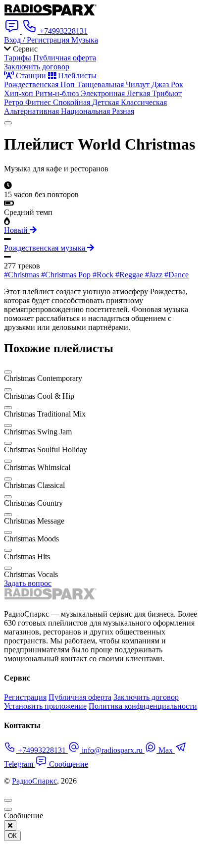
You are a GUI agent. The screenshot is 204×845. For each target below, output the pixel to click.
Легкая (139, 93)
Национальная (86, 111)
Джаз (161, 84)
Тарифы (17, 57)
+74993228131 (42, 750)
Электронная (104, 93)
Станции (31, 75)
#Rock (104, 274)
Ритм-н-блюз (58, 93)
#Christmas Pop (67, 274)
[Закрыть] (10, 825)
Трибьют (167, 93)
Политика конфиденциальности (143, 706)
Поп (68, 84)
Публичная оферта (64, 57)
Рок (177, 84)
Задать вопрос (27, 583)
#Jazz (154, 274)
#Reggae (130, 274)
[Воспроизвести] (8, 122)
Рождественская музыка (45, 248)
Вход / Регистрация (37, 40)
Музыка (84, 40)
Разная (123, 111)
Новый (17, 230)
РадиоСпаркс (34, 781)
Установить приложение (45, 706)
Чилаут (139, 84)
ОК (12, 836)
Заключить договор (36, 66)
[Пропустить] (8, 809)
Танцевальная (101, 84)
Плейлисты (76, 75)
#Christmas (22, 274)
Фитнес (39, 102)
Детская (106, 102)
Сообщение (67, 764)
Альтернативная (32, 111)
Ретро (14, 102)
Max (165, 750)
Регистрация (25, 697)
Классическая (144, 102)
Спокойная (72, 102)
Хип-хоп (19, 93)
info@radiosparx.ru (112, 750)
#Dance (176, 274)
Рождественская (32, 84)
